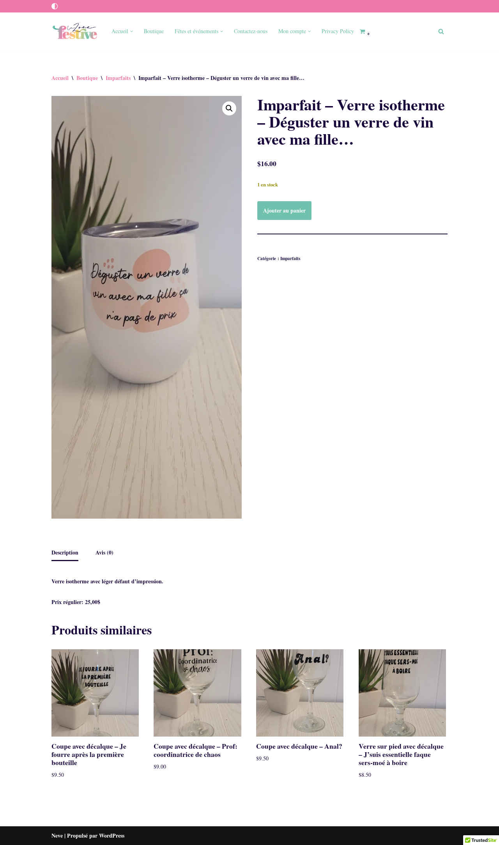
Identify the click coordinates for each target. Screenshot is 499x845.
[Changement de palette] (54, 6)
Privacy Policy (338, 31)
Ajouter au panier (284, 210)
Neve (57, 835)
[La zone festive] (74, 31)
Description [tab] (64, 552)
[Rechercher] (441, 31)
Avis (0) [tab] (104, 552)
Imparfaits (118, 78)
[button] (131, 31)
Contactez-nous (250, 31)
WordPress (111, 835)
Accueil (60, 78)
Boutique (154, 31)
